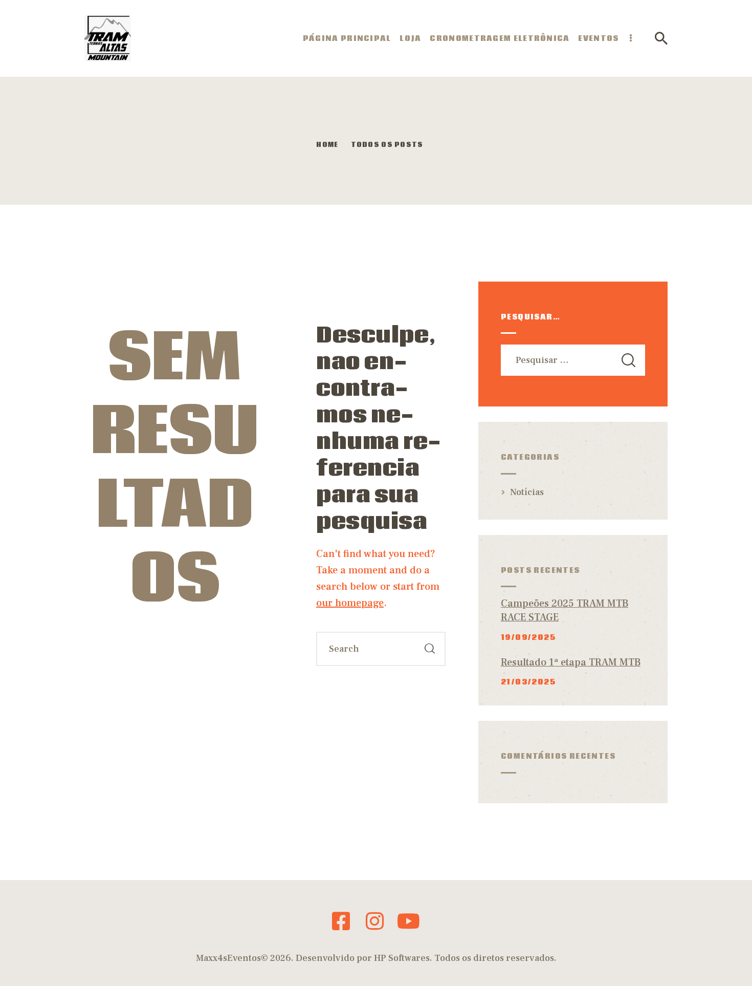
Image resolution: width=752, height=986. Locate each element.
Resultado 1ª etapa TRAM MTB (570, 662)
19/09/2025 (528, 637)
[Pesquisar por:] (573, 360)
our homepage (350, 603)
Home (327, 145)
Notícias (527, 492)
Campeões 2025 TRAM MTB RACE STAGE (564, 611)
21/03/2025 (528, 682)
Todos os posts (387, 145)
